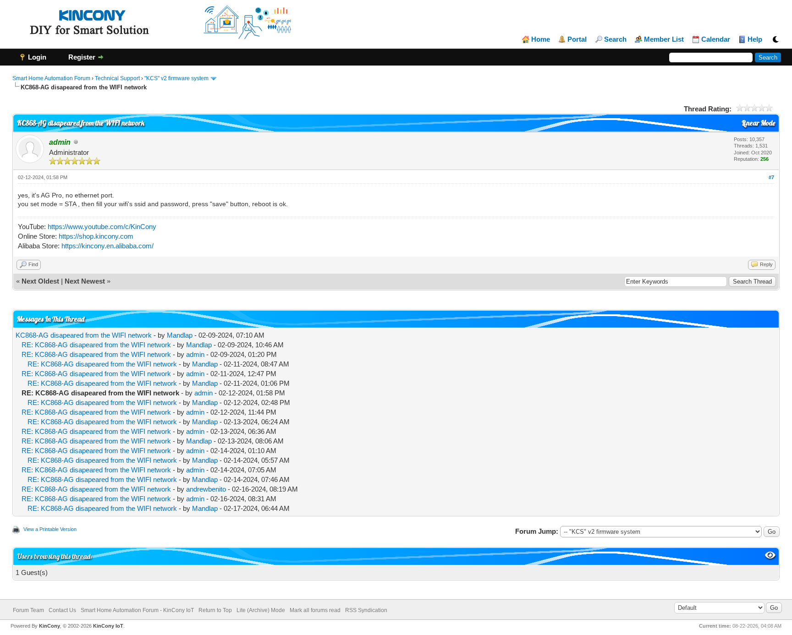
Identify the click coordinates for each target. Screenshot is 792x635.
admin (195, 354)
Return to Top (215, 610)
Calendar (715, 39)
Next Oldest (40, 281)
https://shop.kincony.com (96, 236)
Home (540, 39)
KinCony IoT (108, 626)
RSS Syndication (366, 610)
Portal (577, 39)
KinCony (49, 626)
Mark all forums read (315, 610)
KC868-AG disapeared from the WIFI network (84, 335)
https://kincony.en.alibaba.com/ (107, 246)
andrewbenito (206, 489)
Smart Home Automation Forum (51, 78)
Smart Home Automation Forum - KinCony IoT (137, 610)
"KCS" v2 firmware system (176, 78)
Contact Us (62, 610)
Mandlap (179, 335)
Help (755, 39)
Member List (664, 39)
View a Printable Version (50, 529)
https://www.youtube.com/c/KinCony (102, 226)
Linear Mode (758, 123)
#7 (771, 177)
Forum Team (28, 610)
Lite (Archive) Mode (260, 610)
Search (615, 39)
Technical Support (117, 78)
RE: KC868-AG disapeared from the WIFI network (96, 345)
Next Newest (85, 281)
